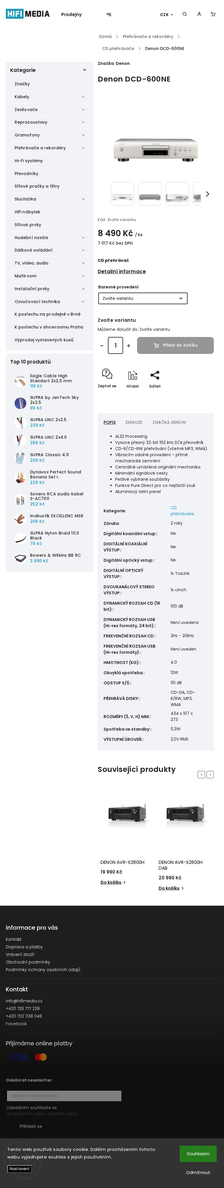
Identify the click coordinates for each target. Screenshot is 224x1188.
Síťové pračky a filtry (37, 186)
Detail (165, 882)
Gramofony (27, 135)
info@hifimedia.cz (24, 1001)
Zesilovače (26, 110)
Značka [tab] (169, 422)
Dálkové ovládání (34, 250)
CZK (164, 15)
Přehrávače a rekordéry (40, 148)
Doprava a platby (24, 947)
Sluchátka (25, 199)
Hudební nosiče (31, 238)
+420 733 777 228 (23, 1008)
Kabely (22, 97)
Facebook (16, 1024)
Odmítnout (198, 1172)
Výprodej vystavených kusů (44, 340)
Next (211, 774)
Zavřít (194, 396)
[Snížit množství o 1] (101, 345)
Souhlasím (198, 1154)
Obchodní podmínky (28, 962)
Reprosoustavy (31, 122)
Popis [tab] (110, 422)
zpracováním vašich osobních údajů (41, 1114)
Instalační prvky (32, 289)
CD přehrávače (182, 511)
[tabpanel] (127, 843)
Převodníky (26, 174)
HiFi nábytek (27, 212)
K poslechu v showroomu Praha (49, 327)
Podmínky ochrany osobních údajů (43, 970)
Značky (22, 84)
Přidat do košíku (180, 345)
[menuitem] (74, 14)
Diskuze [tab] (134, 422)
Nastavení (19, 1169)
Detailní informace (122, 271)
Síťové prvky (28, 225)
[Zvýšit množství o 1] (128, 345)
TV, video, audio (32, 263)
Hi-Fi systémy (29, 161)
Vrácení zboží (20, 954)
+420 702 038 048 (24, 1016)
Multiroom (25, 276)
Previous (202, 774)
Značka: (114, 63)
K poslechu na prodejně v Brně (47, 314)
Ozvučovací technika (37, 302)
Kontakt (14, 939)
